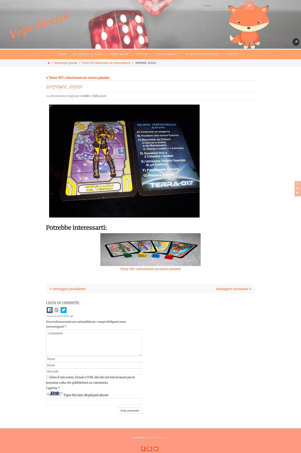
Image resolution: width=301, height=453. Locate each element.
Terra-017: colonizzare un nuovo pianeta (106, 62)
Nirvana (149, 437)
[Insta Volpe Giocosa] (297, 188)
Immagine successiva (232, 289)
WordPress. (163, 437)
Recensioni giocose (66, 62)
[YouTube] (297, 192)
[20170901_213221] (124, 161)
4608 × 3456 (90, 96)
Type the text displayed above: (86, 395)
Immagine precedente (69, 289)
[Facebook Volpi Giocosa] (297, 183)
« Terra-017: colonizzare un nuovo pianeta (77, 78)
